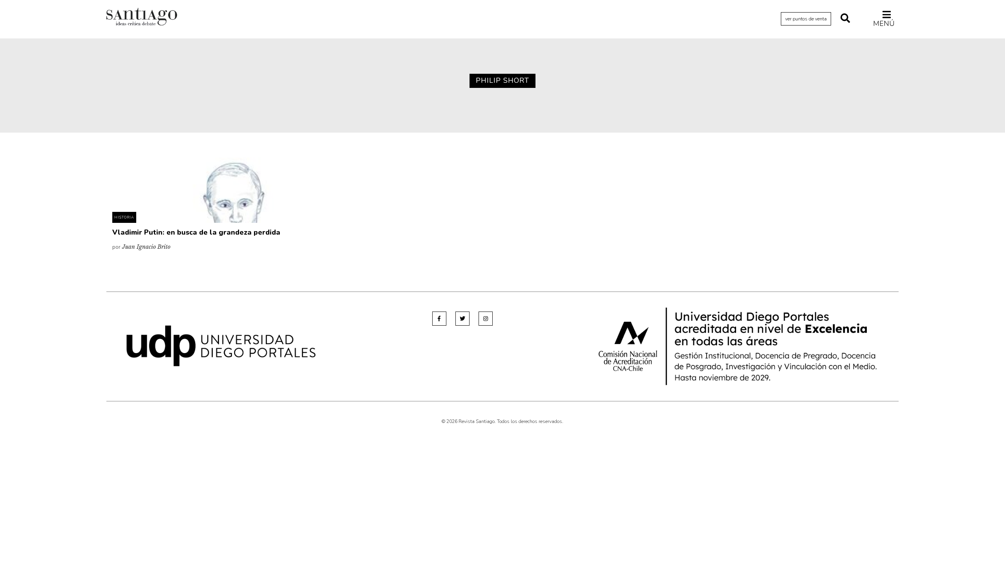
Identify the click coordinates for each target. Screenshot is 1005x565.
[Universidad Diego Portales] (221, 345)
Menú (884, 23)
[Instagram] (486, 319)
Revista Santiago (141, 17)
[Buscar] (845, 18)
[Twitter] (462, 319)
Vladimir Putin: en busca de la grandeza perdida (196, 232)
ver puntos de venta (806, 19)
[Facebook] (439, 319)
